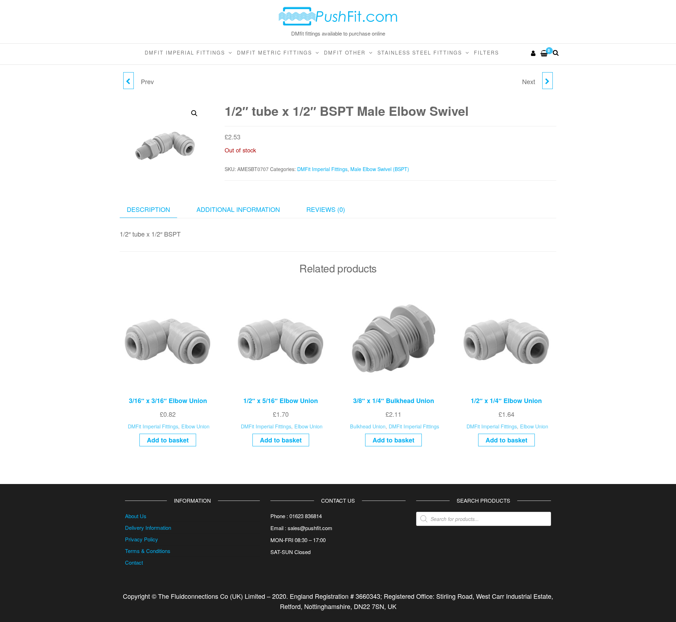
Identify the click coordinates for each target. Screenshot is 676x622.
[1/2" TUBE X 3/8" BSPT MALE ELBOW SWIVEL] (128, 80)
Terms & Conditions (147, 550)
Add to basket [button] (168, 440)
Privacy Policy (141, 539)
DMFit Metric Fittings (274, 52)
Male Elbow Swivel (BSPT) (379, 168)
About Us (135, 516)
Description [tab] (148, 209)
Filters (486, 52)
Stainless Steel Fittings (419, 52)
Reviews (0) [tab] (325, 209)
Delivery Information (148, 527)
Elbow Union (195, 426)
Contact (134, 562)
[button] (194, 113)
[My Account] (533, 52)
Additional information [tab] (238, 209)
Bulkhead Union (368, 426)
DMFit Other (344, 52)
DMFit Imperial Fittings (185, 52)
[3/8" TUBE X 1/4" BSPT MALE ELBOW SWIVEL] (547, 80)
